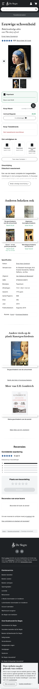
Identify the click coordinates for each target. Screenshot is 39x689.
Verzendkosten (6, 641)
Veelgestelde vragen (26, 562)
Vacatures (5, 653)
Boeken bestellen (7, 575)
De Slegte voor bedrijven (9, 614)
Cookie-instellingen (25, 683)
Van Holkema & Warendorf (24, 276)
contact (7, 558)
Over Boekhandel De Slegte (12, 621)
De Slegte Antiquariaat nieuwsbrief (12, 661)
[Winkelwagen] (35, 3)
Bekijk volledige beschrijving (19, 183)
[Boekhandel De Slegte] (12, 3)
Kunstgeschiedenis (22, 314)
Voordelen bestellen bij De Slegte (12, 629)
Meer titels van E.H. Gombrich (19, 430)
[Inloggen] (31, 3)
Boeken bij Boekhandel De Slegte (12, 633)
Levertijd (4, 591)
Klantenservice (7, 570)
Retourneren (6, 594)
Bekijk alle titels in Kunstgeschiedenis (19, 380)
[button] (3, 14)
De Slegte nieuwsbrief (9, 657)
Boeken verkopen (7, 583)
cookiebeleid (13, 680)
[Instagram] (22, 551)
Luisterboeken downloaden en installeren (15, 602)
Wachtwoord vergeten (9, 610)
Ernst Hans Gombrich (10, 36)
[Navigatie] (3, 3)
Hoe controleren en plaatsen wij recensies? (15, 521)
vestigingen (11, 560)
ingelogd (29, 516)
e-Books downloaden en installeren (13, 598)
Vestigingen (5, 649)
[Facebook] (17, 551)
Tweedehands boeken (19, 15)
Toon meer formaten (18, 159)
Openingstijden (6, 587)
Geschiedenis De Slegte (9, 625)
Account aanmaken (8, 606)
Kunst (12, 314)
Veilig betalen (6, 637)
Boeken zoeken (6, 579)
